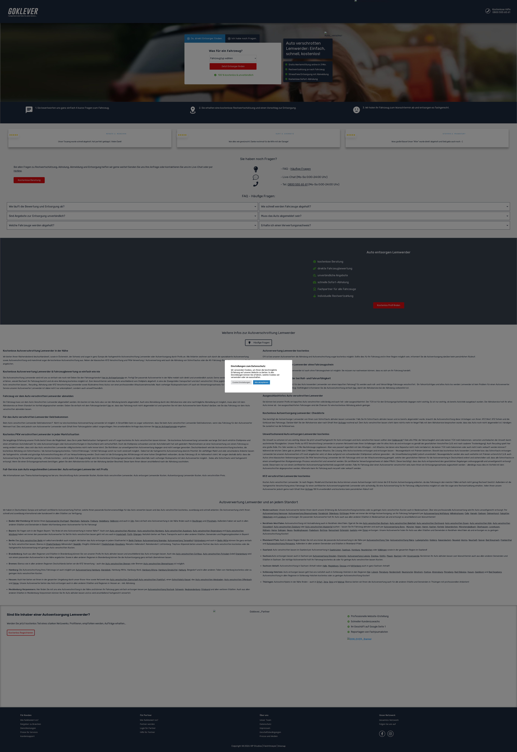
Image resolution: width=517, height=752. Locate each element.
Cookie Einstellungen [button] (241, 382)
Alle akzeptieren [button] (261, 382)
